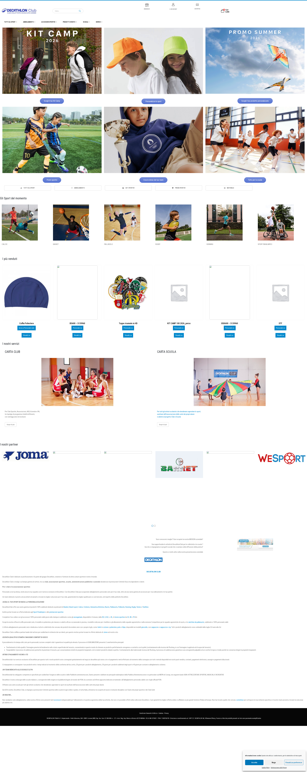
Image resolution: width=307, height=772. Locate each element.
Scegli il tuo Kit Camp (52, 101)
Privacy (166, 713)
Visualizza (26, 335)
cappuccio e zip (165, 627)
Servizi (98, 22)
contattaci (240, 700)
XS (103, 617)
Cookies (161, 713)
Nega (274, 762)
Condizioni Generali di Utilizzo (148, 713)
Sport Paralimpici (39, 612)
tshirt (99, 627)
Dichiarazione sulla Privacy (279, 768)
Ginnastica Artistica (97, 607)
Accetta (254, 762)
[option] (27, 187)
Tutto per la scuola (255, 180)
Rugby (134, 607)
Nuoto (107, 607)
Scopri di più (11, 424)
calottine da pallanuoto (196, 622)
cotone (105, 627)
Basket (66, 607)
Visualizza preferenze (293, 762)
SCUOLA (85, 22)
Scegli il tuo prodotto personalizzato (255, 101)
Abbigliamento (28, 22)
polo (119, 627)
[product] (26, 292)
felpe (124, 627)
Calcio (80, 607)
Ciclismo (87, 607)
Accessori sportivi (48, 22)
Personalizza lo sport (153, 101)
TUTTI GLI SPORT (9, 22)
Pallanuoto (114, 607)
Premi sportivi (52, 180)
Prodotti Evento (69, 22)
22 (128, 617)
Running (128, 607)
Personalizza (26, 328)
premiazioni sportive (56, 612)
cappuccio (154, 627)
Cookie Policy (266, 768)
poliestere (113, 627)
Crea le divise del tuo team (153, 180)
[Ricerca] (80, 11)
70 (134, 617)
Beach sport (73, 607)
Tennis (138, 607)
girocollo (144, 627)
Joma (105, 632)
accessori (57, 700)
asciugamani (78, 617)
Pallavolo (121, 607)
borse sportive (120, 617)
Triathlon (145, 607)
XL (112, 617)
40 (130, 617)
